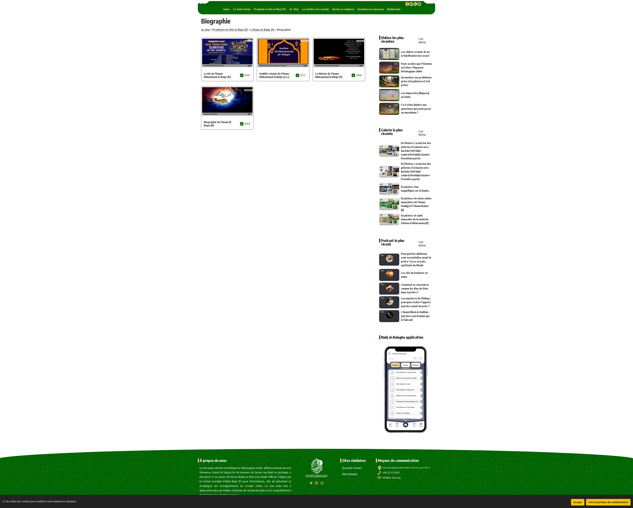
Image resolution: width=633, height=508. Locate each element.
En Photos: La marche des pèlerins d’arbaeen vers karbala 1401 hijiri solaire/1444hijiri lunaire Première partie (416, 171)
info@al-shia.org (391, 477)
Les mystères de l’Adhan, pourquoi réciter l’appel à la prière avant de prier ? (416, 302)
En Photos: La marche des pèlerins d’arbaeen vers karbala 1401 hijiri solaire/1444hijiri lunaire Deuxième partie (416, 150)
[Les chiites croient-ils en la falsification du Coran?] (389, 54)
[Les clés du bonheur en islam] (389, 275)
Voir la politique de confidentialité (608, 502)
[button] (226, 9)
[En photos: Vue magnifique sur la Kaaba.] (389, 189)
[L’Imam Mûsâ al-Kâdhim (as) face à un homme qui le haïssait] (389, 316)
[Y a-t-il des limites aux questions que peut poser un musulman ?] (389, 109)
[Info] (407, 4)
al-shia (205, 29)
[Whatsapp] (322, 483)
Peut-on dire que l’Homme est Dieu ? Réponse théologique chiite (416, 67)
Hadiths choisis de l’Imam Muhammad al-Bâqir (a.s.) (274, 75)
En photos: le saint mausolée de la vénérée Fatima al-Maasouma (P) (415, 219)
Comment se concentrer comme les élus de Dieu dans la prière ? (415, 288)
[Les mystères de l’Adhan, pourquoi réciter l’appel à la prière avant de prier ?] (389, 302)
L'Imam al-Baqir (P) (262, 29)
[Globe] (419, 4)
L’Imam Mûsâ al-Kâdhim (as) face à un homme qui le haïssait (415, 315)
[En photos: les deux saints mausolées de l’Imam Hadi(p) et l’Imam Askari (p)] (389, 204)
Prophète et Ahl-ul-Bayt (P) (230, 29)
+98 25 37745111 (390, 472)
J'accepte (577, 502)
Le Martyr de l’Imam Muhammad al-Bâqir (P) (328, 75)
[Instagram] (316, 483)
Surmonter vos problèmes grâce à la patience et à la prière (416, 81)
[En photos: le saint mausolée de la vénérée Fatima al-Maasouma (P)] (389, 219)
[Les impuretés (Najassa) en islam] (389, 95)
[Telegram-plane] (310, 483)
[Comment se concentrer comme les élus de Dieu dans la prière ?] (389, 289)
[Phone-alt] (415, 4)
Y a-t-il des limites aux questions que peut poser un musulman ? (416, 108)
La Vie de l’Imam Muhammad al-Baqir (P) (217, 75)
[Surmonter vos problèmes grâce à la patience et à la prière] (389, 81)
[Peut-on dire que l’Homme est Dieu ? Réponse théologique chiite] (389, 68)
